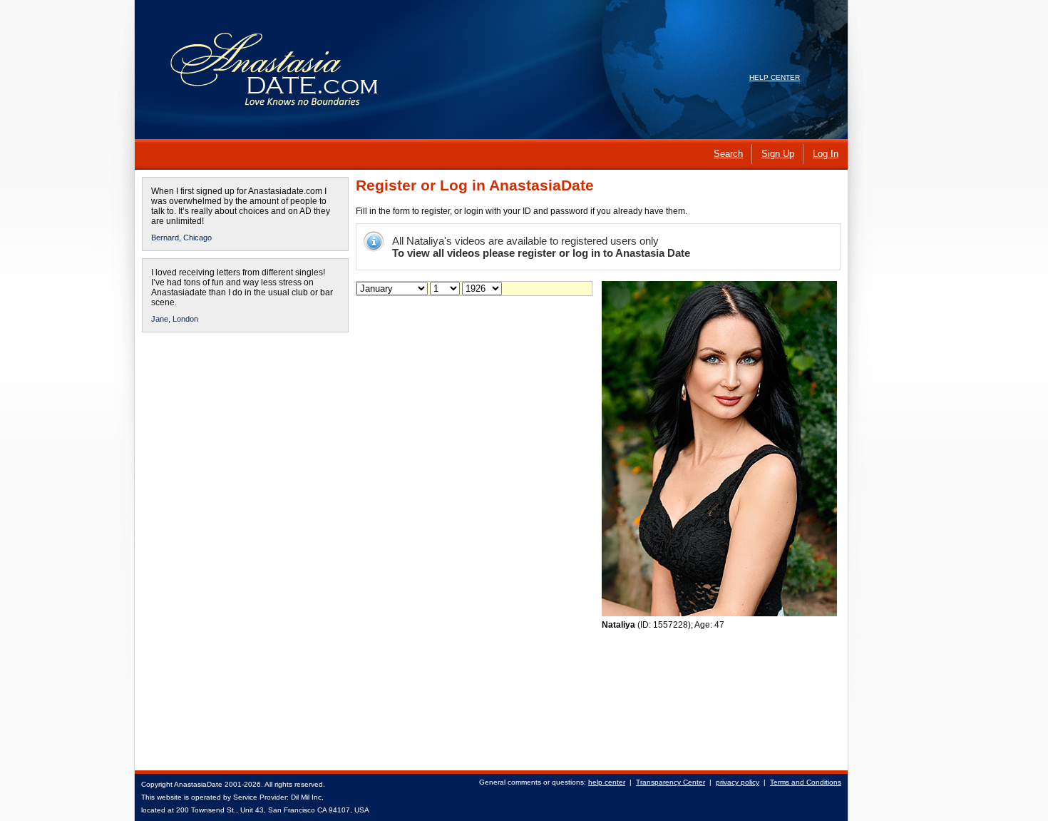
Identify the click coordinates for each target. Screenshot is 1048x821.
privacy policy (737, 782)
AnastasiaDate (198, 784)
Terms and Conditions (805, 782)
